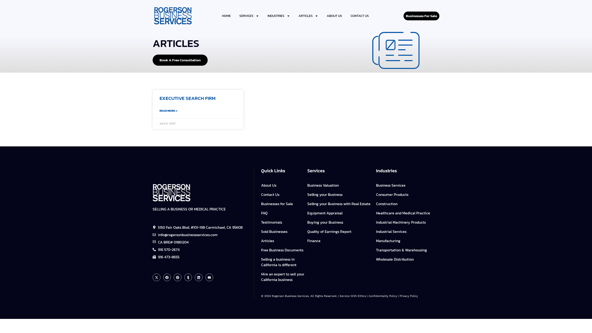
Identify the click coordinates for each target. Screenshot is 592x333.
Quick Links (273, 170)
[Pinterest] (178, 277)
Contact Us (360, 15)
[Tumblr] (188, 277)
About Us (334, 15)
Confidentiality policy (383, 296)
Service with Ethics (353, 296)
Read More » (168, 111)
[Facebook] (167, 277)
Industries (276, 15)
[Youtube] (209, 277)
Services (246, 15)
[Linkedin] (199, 277)
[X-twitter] (156, 277)
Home (226, 15)
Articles (306, 15)
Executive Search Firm (188, 98)
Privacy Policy (409, 296)
